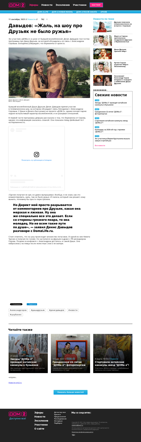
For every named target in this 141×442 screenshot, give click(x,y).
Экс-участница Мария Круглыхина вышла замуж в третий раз (112, 140)
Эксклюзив (63, 4)
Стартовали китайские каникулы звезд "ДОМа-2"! (111, 122)
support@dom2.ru (77, 425)
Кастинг (96, 5)
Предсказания (60, 417)
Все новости (100, 145)
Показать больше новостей (70, 392)
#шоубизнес (16, 314)
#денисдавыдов (56, 310)
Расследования (60, 419)
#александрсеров (18, 310)
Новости (47, 4)
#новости (72, 310)
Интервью (58, 421)
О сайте (39, 428)
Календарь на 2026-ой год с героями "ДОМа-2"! (110, 131)
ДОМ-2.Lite (42, 12)
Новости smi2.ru (15, 383)
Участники (79, 4)
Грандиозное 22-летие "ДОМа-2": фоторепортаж (108, 113)
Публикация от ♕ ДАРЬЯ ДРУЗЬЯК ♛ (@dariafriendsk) (28, 187)
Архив (104, 12)
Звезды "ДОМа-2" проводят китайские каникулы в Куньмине (111, 104)
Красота (57, 414)
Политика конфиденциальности (82, 432)
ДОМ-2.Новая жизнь (62, 12)
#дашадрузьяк (38, 310)
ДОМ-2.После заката (86, 12)
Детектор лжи (60, 412)
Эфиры (33, 4)
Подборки (58, 423)
